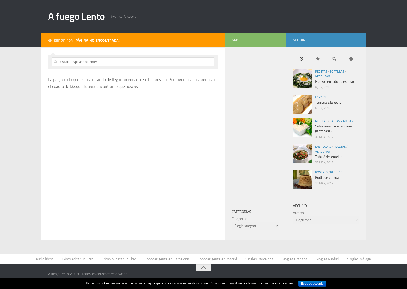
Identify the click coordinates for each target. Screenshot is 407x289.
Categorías (239, 219)
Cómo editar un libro (77, 259)
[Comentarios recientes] (334, 59)
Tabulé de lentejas (328, 157)
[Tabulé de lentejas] (302, 153)
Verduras (322, 76)
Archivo (298, 213)
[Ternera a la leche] (302, 104)
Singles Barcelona (259, 259)
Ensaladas (323, 146)
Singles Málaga (359, 259)
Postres (321, 172)
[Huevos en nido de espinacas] (302, 78)
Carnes (320, 97)
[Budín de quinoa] (302, 179)
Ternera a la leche (328, 102)
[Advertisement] (267, 124)
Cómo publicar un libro (119, 259)
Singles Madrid (327, 259)
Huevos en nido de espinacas (336, 82)
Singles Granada (294, 259)
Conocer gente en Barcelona (167, 259)
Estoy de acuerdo (312, 283)
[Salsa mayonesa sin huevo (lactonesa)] (302, 127)
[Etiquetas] (350, 59)
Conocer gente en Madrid (217, 259)
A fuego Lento (76, 16)
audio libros (44, 259)
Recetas (321, 71)
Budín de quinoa (327, 177)
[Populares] (317, 59)
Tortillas (337, 71)
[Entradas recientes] (301, 59)
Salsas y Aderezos (343, 121)
